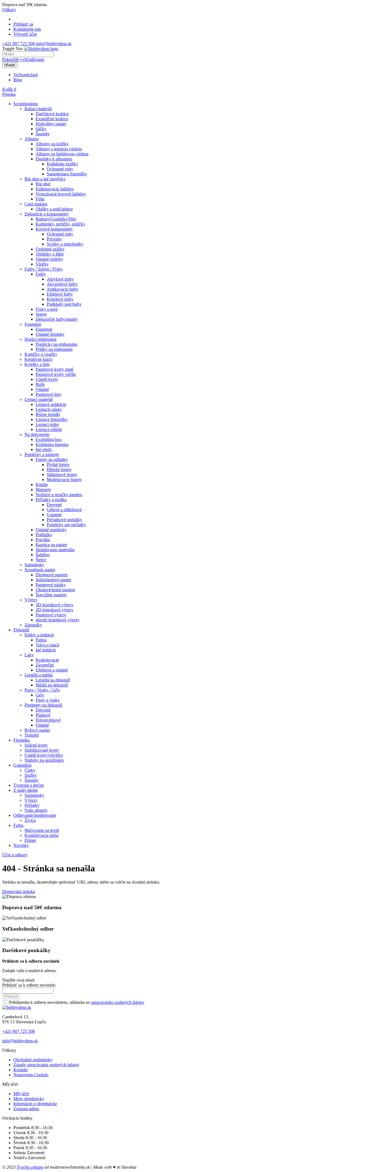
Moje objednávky (28, 1098)
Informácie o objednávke (35, 1103)
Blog (17, 79)
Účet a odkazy (15, 854)
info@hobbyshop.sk (53, 43)
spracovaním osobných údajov (117, 1002)
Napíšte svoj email (18, 980)
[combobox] (28, 54)
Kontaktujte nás (27, 29)
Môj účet (21, 1093)
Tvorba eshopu (30, 1167)
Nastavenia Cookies (30, 1074)
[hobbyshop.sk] (16, 1007)
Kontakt (20, 1069)
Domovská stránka (18, 891)
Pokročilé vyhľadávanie (23, 59)
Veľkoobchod (25, 74)
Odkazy (9, 9)
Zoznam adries (26, 1108)
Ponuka (9, 94)
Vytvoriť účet (25, 34)
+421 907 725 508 (18, 43)
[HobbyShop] (41, 48)
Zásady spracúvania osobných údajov (46, 1064)
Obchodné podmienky (33, 1059)
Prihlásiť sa (23, 24)
